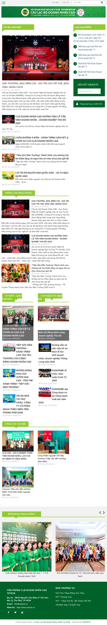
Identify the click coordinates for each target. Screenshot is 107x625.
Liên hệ (65, 2)
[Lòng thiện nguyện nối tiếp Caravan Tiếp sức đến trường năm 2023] (54, 442)
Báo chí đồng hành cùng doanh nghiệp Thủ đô (52, 334)
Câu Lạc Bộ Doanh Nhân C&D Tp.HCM (53, 622)
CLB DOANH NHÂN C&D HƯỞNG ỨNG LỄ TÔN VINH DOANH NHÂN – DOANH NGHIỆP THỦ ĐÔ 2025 (40, 119)
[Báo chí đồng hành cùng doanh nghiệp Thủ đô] (54, 313)
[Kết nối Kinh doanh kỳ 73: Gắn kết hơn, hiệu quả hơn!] (80, 547)
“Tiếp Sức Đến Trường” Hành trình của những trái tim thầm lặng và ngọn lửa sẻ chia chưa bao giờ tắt (42, 157)
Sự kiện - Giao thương (12, 297)
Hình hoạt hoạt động (21, 514)
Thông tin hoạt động (18, 193)
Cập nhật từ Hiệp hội (50, 297)
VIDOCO (86, 622)
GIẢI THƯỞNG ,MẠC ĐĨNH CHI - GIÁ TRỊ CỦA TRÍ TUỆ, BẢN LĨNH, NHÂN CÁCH (35, 85)
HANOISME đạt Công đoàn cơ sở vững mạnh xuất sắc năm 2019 (53, 396)
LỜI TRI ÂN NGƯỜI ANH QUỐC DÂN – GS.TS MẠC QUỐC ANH (42, 174)
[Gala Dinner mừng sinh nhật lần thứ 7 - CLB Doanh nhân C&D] (26, 547)
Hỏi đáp (55, 2)
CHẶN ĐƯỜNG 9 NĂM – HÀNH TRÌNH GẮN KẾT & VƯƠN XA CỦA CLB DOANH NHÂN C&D (41, 139)
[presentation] (100, 512)
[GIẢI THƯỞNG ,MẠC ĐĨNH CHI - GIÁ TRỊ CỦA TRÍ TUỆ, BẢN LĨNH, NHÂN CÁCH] (36, 58)
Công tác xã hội (15, 424)
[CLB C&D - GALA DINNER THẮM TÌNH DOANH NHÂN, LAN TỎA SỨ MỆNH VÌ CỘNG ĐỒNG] (18, 441)
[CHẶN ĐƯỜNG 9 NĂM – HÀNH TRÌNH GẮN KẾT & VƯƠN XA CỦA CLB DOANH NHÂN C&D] (18, 316)
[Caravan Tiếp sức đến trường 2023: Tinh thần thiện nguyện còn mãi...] (18, 477)
